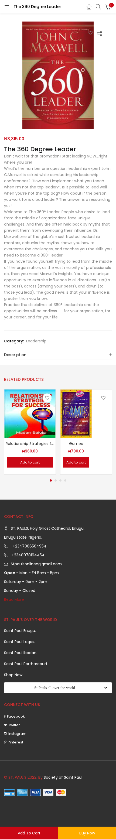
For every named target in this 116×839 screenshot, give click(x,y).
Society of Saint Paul (63, 777)
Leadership (36, 341)
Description (15, 354)
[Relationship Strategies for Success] (30, 413)
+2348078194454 (28, 555)
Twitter (14, 725)
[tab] (58, 355)
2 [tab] (55, 480)
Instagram (17, 733)
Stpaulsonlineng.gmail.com (36, 564)
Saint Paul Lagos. (19, 641)
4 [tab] (65, 480)
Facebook (16, 716)
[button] (108, 6)
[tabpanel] (30, 432)
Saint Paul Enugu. (20, 630)
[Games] (76, 413)
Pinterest (15, 742)
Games (76, 443)
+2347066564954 (28, 546)
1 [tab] (51, 480)
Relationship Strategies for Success (30, 443)
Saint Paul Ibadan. (20, 652)
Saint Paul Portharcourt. (26, 663)
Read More (14, 599)
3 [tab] (60, 480)
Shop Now (13, 674)
